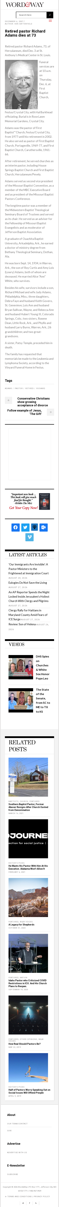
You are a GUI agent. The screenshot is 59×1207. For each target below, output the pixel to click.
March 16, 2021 (16, 813)
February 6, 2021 (17, 872)
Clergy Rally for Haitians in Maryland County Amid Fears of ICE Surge (28, 615)
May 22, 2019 (15, 1047)
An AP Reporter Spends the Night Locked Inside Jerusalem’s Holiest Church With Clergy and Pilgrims (29, 596)
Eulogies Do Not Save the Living (28, 582)
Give (9, 1131)
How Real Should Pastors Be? (25, 1044)
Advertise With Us (17, 1152)
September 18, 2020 (18, 990)
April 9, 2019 (15, 1096)
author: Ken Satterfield (18, 24)
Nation (23, 978)
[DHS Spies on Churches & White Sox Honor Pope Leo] (21, 678)
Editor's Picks (17, 863)
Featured (35, 801)
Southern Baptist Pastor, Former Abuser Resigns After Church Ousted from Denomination (28, 807)
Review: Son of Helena (22, 624)
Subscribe (12, 1174)
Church (24, 801)
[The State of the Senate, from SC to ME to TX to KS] (21, 711)
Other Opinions (28, 1039)
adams (8, 388)
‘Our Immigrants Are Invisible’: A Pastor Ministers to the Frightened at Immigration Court (29, 569)
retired (29, 388)
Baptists (14, 801)
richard (40, 388)
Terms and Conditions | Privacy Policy (28, 1197)
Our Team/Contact (17, 1124)
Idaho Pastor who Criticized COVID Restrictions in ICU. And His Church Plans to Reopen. (28, 983)
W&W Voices (26, 922)
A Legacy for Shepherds (21, 924)
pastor (19, 388)
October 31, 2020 (17, 928)
